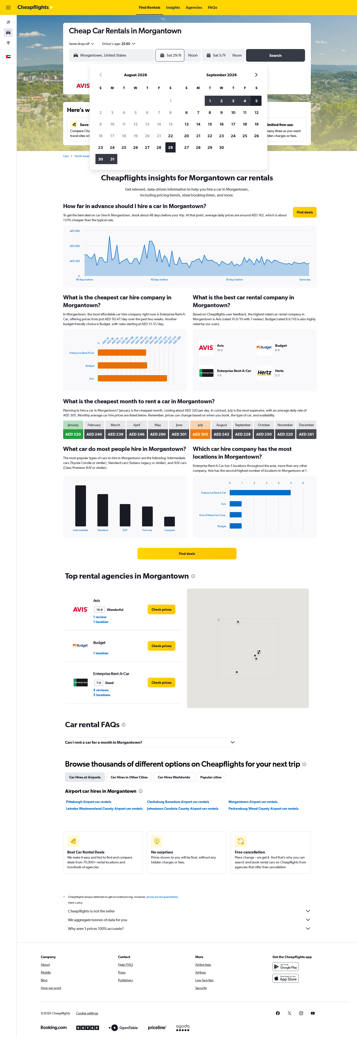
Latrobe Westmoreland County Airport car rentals (104, 808)
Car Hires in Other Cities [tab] (129, 777)
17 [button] (112, 136)
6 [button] (147, 112)
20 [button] (147, 136)
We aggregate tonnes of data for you (97, 920)
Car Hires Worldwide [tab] (174, 777)
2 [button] (100, 112)
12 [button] (136, 124)
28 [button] (158, 147)
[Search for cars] (8, 32)
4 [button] (124, 112)
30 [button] (100, 159)
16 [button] (101, 136)
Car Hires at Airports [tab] (85, 777)
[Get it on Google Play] (285, 966)
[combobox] (82, 43)
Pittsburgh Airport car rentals (88, 802)
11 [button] (124, 124)
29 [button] (170, 147)
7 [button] (159, 112)
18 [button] (124, 136)
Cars (66, 156)
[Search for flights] (8, 22)
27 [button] (147, 147)
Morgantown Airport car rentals (253, 802)
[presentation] (193, 576)
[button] (8, 7)
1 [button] (170, 101)
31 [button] (112, 159)
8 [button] (170, 112)
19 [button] (136, 136)
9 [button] (100, 124)
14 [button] (159, 124)
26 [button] (135, 147)
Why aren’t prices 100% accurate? (96, 928)
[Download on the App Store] (285, 978)
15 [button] (171, 124)
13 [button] (147, 124)
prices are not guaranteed (162, 897)
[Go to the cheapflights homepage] (35, 7)
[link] (305, 212)
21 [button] (159, 136)
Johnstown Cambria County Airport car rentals (182, 808)
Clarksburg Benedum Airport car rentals (178, 802)
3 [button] (112, 112)
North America (84, 156)
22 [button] (170, 136)
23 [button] (100, 147)
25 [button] (123, 147)
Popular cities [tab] (210, 777)
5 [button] (135, 112)
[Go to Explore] (8, 43)
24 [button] (112, 147)
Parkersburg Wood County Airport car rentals (263, 808)
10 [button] (112, 124)
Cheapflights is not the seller (91, 911)
